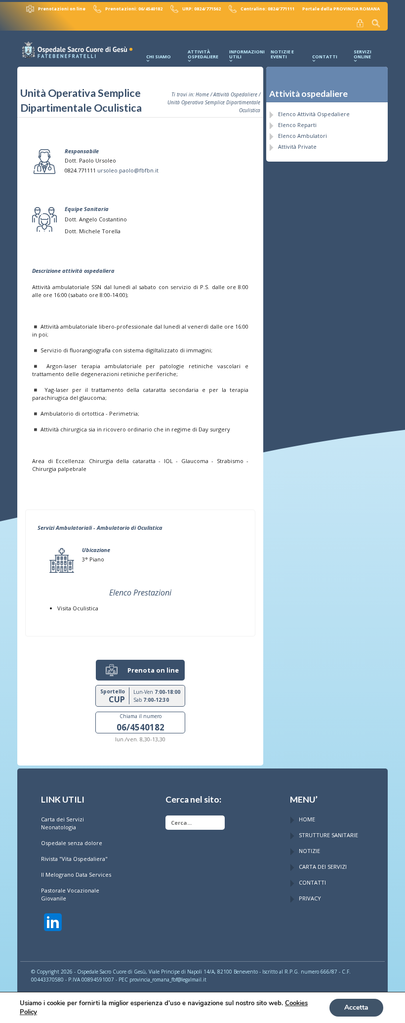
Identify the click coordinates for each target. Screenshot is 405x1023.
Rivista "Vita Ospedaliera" (74, 858)
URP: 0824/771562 (201, 9)
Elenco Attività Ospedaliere (314, 114)
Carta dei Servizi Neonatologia (62, 823)
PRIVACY (310, 898)
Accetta (356, 1007)
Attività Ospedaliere (235, 94)
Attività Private (297, 146)
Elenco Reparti (297, 124)
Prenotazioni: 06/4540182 (133, 9)
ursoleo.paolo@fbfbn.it (128, 170)
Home (202, 94)
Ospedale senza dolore (71, 843)
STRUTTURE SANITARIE (328, 835)
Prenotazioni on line (61, 9)
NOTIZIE (309, 850)
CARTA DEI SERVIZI (323, 866)
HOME (307, 819)
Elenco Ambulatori (302, 135)
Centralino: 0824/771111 (267, 9)
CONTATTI (312, 882)
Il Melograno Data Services (76, 874)
